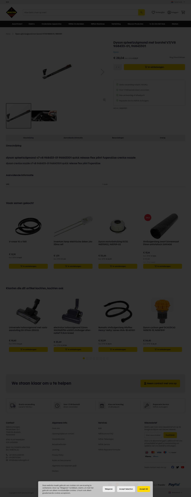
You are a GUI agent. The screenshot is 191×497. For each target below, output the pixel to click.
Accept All (144, 489)
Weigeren (109, 489)
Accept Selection (126, 489)
